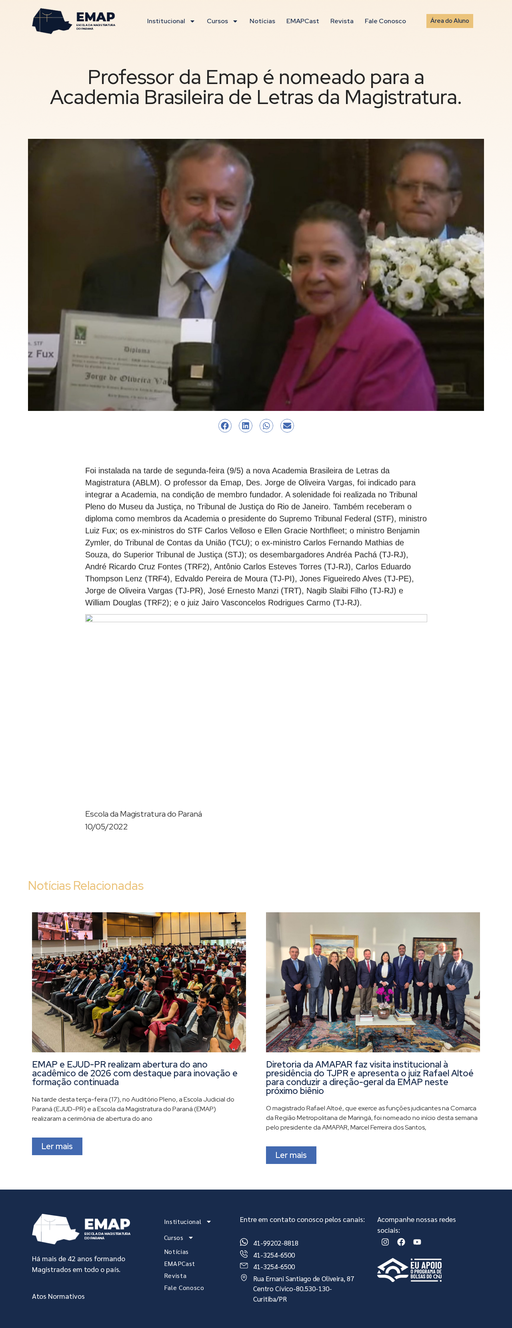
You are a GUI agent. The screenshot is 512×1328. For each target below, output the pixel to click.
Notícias (262, 21)
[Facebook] (401, 1242)
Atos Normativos (58, 1295)
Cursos (217, 21)
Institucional (166, 21)
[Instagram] (385, 1242)
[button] (225, 426)
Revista (342, 21)
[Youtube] (417, 1242)
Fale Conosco (385, 21)
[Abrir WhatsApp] (492, 1308)
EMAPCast (302, 21)
